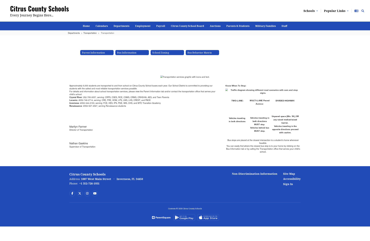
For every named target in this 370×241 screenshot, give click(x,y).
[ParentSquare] (161, 217)
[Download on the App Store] (208, 217)
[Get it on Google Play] (184, 217)
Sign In (288, 184)
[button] (311, 11)
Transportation (90, 32)
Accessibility (292, 179)
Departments (74, 32)
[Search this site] (362, 10)
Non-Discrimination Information (254, 173)
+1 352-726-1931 (89, 183)
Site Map (289, 173)
